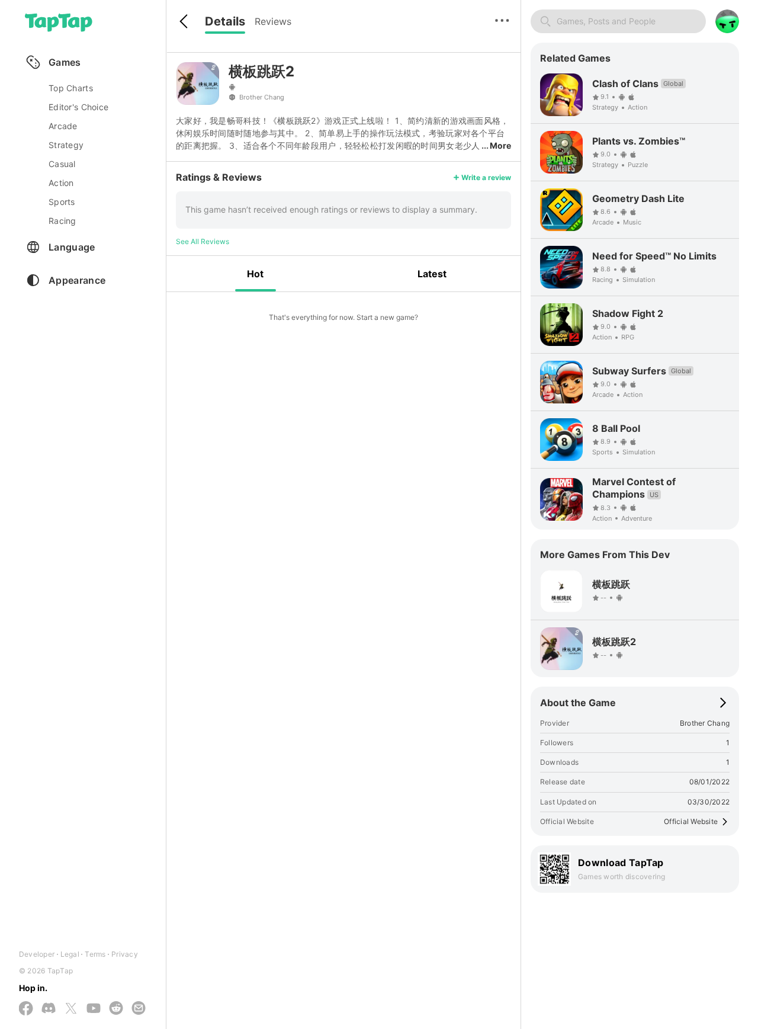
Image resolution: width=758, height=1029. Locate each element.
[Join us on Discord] (48, 1009)
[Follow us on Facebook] (26, 1009)
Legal (69, 954)
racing (62, 221)
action (61, 183)
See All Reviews (202, 241)
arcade (63, 126)
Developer (36, 954)
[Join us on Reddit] (116, 1009)
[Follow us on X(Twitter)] (71, 1009)
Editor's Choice (78, 107)
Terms (95, 954)
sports (62, 202)
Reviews (273, 21)
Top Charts (71, 88)
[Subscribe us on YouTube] (93, 1009)
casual (62, 164)
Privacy (124, 954)
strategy (66, 145)
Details (225, 21)
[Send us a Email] (138, 1009)
